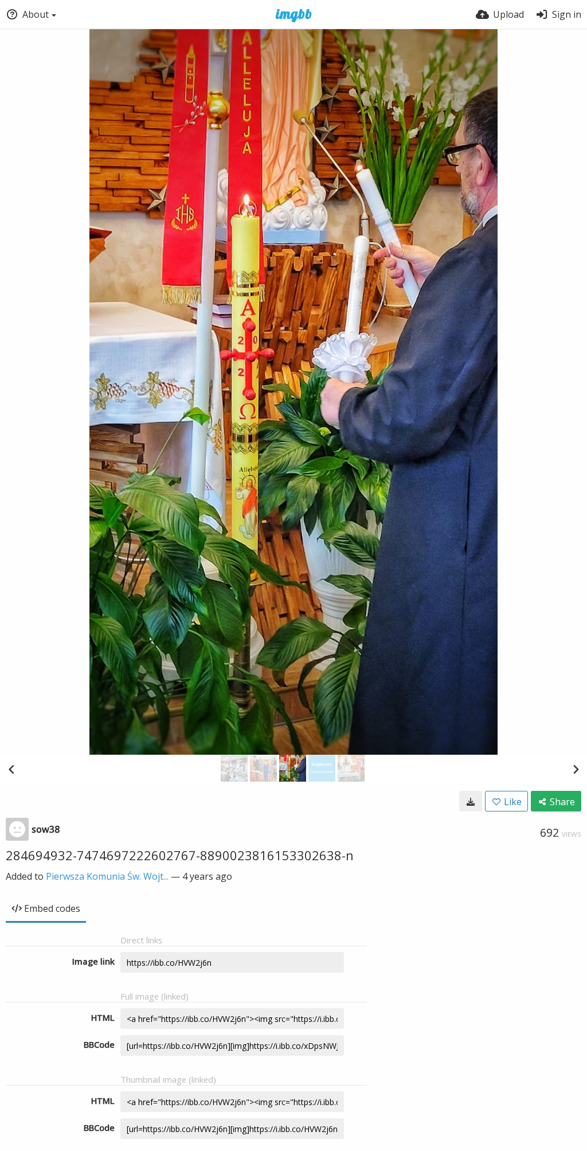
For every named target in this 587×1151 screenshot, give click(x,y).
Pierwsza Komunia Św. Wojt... (107, 876)
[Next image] (575, 769)
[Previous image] (11, 769)
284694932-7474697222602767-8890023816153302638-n (180, 855)
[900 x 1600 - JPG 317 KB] (470, 801)
